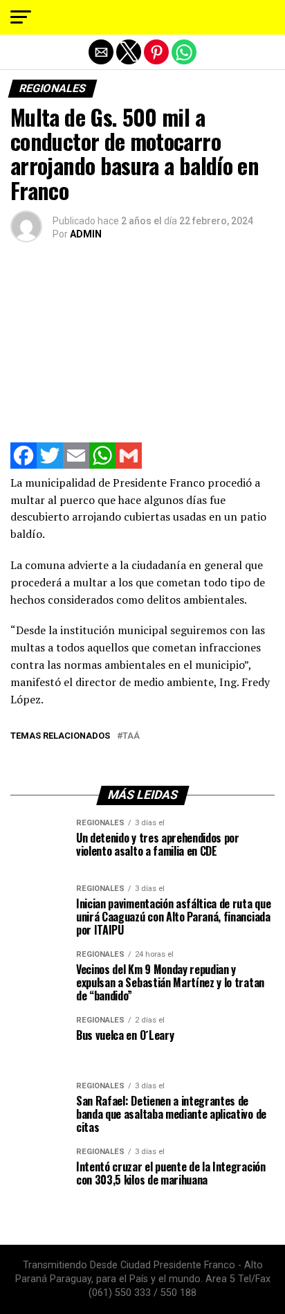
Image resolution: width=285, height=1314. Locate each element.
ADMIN (86, 234)
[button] (20, 17)
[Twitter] (50, 464)
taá (131, 736)
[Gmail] (129, 464)
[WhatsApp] (102, 464)
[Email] (76, 464)
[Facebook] (23, 464)
